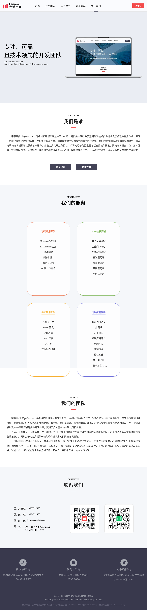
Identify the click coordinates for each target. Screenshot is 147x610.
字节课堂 (65, 6)
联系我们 (60, 167)
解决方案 (81, 6)
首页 (37, 6)
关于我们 (96, 6)
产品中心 (50, 6)
